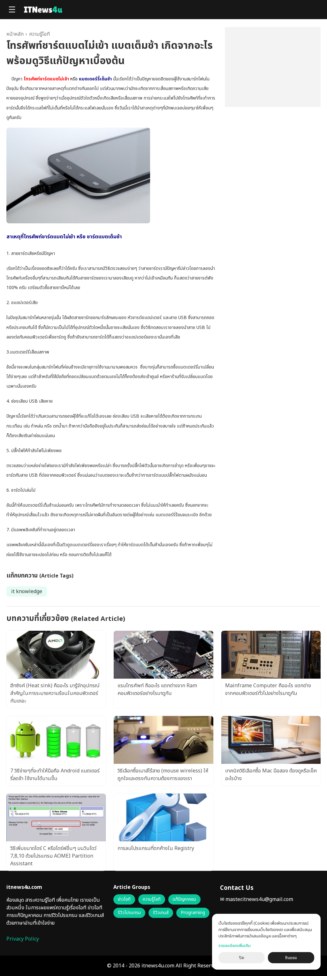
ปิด (241, 958)
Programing (193, 913)
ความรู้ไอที (39, 34)
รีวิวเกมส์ (161, 913)
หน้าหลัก (15, 34)
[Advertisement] (273, 67)
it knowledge (26, 591)
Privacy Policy (22, 939)
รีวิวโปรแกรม (129, 913)
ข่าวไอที (124, 899)
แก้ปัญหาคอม (184, 899)
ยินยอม (291, 958)
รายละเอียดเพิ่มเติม (234, 945)
